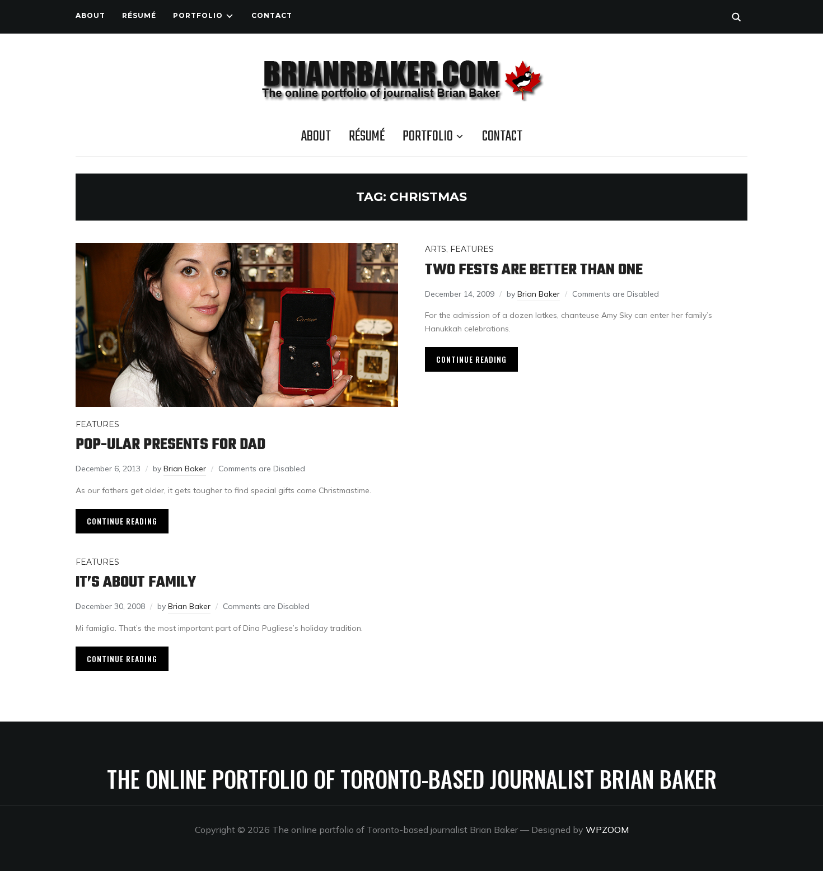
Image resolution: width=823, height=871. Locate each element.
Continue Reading (122, 521)
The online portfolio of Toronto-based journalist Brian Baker (412, 778)
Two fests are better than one (534, 270)
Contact (271, 15)
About (90, 15)
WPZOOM (607, 829)
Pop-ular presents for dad (170, 445)
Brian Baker (184, 468)
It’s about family (136, 582)
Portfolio (198, 15)
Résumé (139, 15)
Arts (435, 249)
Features (97, 424)
